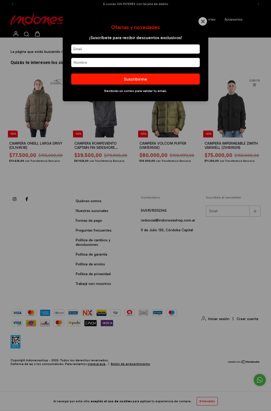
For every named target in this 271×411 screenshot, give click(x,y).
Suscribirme (135, 79)
